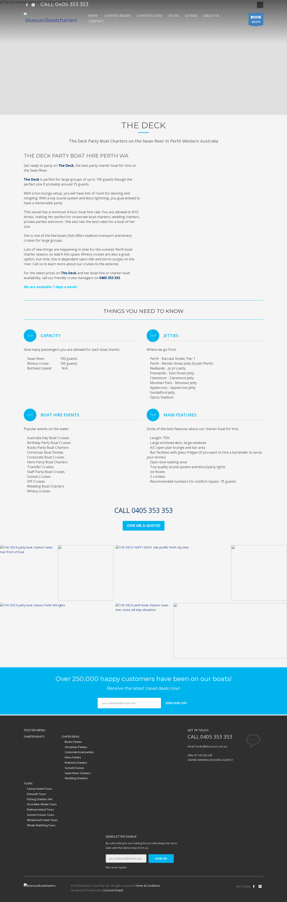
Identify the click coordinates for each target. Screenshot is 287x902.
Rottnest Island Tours (40, 809)
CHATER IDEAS (70, 736)
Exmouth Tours (36, 794)
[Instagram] (33, 5)
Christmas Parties (76, 747)
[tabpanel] (143, 57)
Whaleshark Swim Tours (42, 820)
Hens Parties (73, 757)
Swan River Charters (78, 773)
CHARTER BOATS (34, 736)
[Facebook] (27, 5)
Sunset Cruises (74, 768)
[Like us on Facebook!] (254, 886)
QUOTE (256, 19)
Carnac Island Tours (39, 789)
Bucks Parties (73, 742)
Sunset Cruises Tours (40, 815)
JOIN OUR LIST (176, 703)
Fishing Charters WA (39, 799)
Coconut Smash (113, 890)
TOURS (28, 783)
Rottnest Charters (76, 762)
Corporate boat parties (79, 752)
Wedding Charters (76, 778)
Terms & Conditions (147, 885)
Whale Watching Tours (41, 825)
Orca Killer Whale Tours (42, 804)
